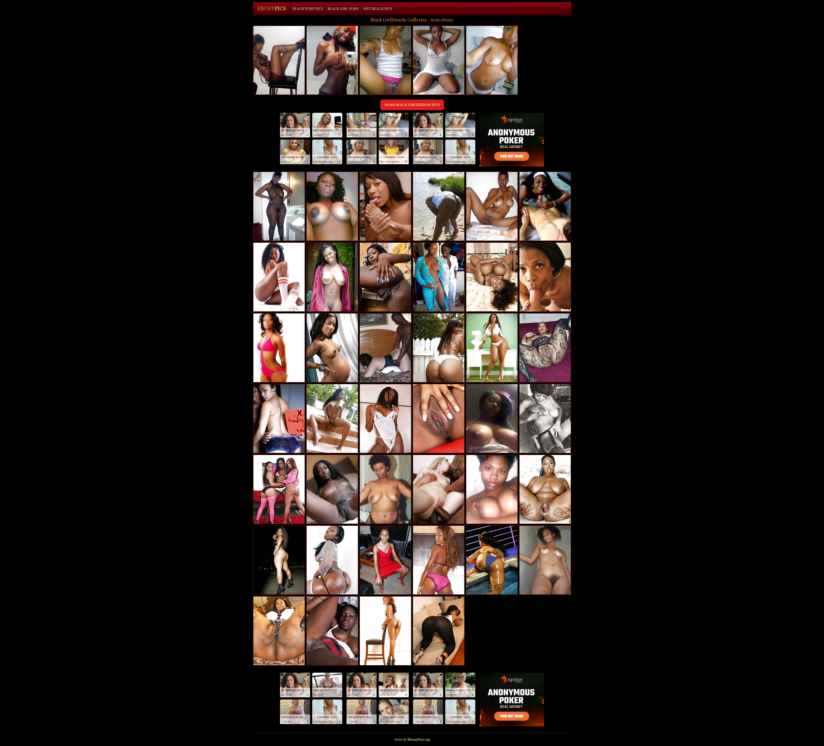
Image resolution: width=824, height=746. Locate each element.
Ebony (271, 9)
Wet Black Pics (377, 9)
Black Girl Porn (343, 9)
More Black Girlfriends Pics (412, 105)
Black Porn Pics (308, 9)
